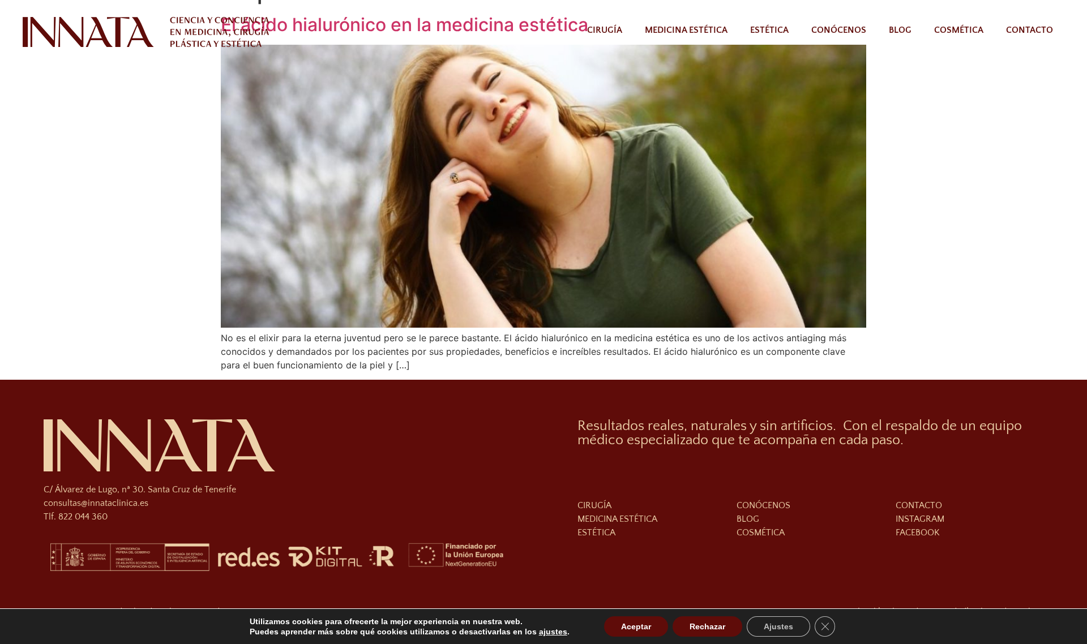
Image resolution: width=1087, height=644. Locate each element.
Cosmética (958, 30)
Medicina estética (686, 30)
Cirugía (604, 30)
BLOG (748, 519)
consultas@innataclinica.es (96, 503)
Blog (900, 30)
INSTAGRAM (920, 519)
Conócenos (838, 30)
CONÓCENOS (763, 505)
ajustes (553, 631)
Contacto (1029, 30)
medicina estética (617, 519)
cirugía (594, 505)
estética (596, 532)
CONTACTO (919, 505)
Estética (769, 30)
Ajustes (778, 626)
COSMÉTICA (761, 532)
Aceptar (636, 626)
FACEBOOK (918, 532)
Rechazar (707, 626)
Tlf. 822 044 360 (76, 517)
